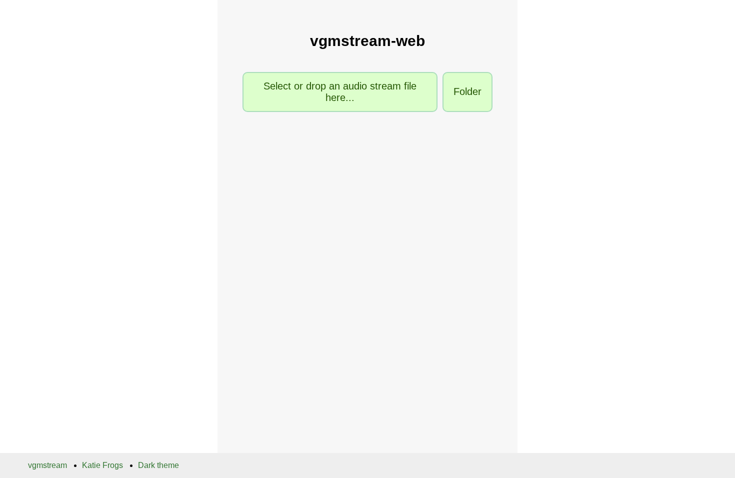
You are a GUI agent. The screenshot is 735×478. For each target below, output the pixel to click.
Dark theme (158, 465)
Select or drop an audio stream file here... (340, 91)
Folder (468, 91)
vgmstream (47, 465)
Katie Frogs (102, 465)
